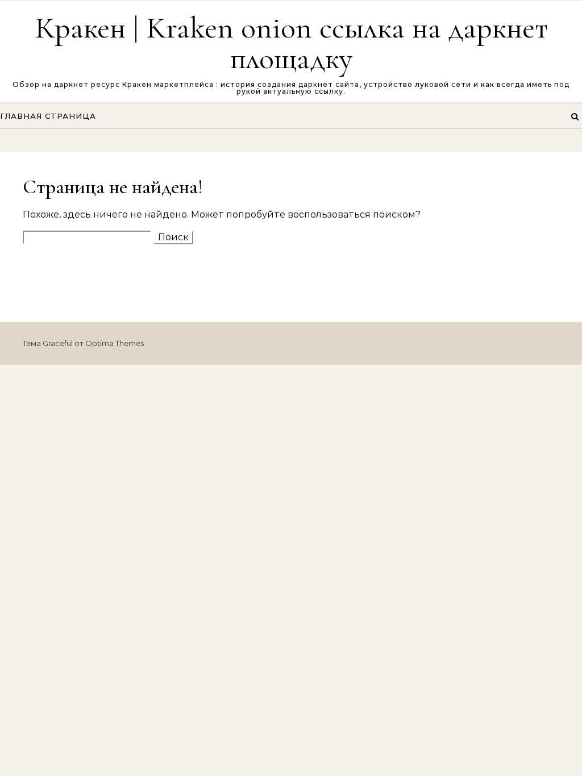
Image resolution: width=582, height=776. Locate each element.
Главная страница (48, 115)
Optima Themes (114, 343)
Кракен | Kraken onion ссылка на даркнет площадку (291, 43)
